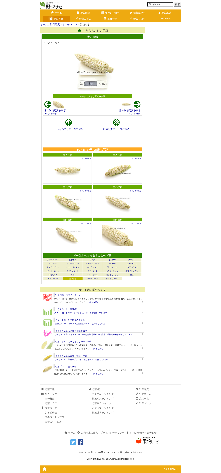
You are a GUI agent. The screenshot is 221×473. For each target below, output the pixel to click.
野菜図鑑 (85, 12)
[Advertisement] (92, 139)
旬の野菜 (50, 398)
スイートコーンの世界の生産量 (70, 319)
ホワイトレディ (132, 270)
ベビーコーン (92, 270)
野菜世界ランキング (103, 412)
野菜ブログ (139, 18)
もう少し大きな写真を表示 (92, 96)
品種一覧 (112, 18)
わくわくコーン (112, 278)
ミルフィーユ (92, 274)
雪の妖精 (67, 155)
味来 (73, 274)
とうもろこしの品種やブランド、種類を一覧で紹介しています (81, 359)
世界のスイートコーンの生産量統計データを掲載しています (80, 323)
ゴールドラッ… (53, 263)
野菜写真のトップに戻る (116, 129)
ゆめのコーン (92, 278)
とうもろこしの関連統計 (66, 309)
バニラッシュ (92, 267)
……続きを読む (92, 302)
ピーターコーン (53, 270)
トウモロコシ (69, 24)
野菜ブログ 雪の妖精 (65, 366)
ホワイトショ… (112, 270)
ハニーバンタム (72, 267)
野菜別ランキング (101, 403)
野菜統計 (166, 12)
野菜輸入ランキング (103, 398)
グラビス (131, 259)
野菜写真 (58, 18)
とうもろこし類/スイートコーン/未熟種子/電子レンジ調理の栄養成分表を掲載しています (93, 334)
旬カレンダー (112, 12)
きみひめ (112, 259)
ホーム (58, 12)
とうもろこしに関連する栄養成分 (71, 330)
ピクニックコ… (112, 267)
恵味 (132, 274)
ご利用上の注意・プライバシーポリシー (102, 432)
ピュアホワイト (132, 267)
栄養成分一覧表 (53, 421)
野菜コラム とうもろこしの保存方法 (73, 341)
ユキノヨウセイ (51, 113)
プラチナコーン (72, 270)
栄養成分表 (139, 12)
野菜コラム (85, 18)
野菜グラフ (51, 403)
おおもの (72, 259)
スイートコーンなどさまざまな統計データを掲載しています (80, 312)
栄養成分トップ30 (54, 417)
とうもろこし (131, 263)
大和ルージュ (53, 278)
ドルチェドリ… (53, 267)
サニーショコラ (72, 263)
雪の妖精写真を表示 (55, 110)
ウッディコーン (53, 259)
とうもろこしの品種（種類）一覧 (71, 355)
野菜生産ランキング (103, 394)
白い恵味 (112, 263)
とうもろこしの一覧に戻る (68, 129)
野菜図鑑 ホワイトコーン (68, 294)
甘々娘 (92, 259)
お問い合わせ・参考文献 (143, 432)
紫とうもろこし (112, 274)
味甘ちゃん (53, 274)
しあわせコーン (92, 263)
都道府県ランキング (103, 408)
